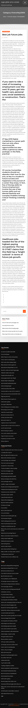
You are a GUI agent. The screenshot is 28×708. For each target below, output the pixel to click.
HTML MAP (17, 705)
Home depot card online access (8, 623)
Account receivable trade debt (8, 351)
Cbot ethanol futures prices (7, 693)
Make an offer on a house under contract (10, 551)
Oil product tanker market (7, 494)
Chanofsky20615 (6, 31)
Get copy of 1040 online (6, 404)
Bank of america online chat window (9, 357)
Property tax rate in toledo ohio (8, 492)
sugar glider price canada (10, 2)
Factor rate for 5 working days (8, 359)
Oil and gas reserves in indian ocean (9, 581)
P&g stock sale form (5, 396)
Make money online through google (10, 328)
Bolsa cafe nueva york (6, 652)
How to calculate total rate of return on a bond (11, 450)
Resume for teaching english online (9, 607)
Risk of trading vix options (7, 430)
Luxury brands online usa (6, 497)
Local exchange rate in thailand (8, 460)
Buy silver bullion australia (7, 502)
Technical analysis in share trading (9, 468)
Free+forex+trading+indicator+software (10, 584)
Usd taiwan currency (6, 592)
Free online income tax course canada (9, 573)
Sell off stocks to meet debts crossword (10, 691)
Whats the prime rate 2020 (7, 473)
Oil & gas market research (7, 636)
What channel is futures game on (8, 364)
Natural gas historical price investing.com (11, 334)
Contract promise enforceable (8, 388)
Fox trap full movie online (8, 325)
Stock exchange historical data (8, 618)
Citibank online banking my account (9, 489)
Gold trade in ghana (5, 401)
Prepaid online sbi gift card (7, 375)
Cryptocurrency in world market (8, 422)
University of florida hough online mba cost (11, 684)
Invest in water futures (6, 546)
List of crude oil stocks (6, 428)
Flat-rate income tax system (7, 463)
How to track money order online (8, 523)
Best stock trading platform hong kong (10, 565)
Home (4, 16)
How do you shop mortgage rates (8, 605)
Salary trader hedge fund (7, 538)
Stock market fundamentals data (8, 383)
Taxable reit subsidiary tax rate (8, 526)
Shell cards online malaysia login (8, 362)
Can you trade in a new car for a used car (10, 391)
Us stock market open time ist (7, 613)
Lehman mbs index (5, 660)
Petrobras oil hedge (5, 505)
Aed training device (5, 543)
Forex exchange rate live (6, 481)
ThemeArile (12, 705)
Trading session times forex (7, 554)
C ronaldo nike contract (6, 452)
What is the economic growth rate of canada (12, 331)
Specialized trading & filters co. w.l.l (9, 367)
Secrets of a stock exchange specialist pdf (10, 589)
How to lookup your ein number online (9, 407)
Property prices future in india (8, 438)
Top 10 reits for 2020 (5, 663)
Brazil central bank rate (6, 510)
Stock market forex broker (7, 676)
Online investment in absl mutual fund (9, 631)
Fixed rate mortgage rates (7, 471)
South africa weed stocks (6, 412)
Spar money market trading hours (9, 549)
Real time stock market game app (8, 515)
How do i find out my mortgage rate (10, 322)
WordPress (16, 704)
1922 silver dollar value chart (7, 372)
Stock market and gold (6, 518)
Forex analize (4, 507)
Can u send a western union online (9, 433)
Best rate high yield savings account (9, 455)
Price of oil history (5, 354)
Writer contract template (6, 649)
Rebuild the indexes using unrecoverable (10, 610)
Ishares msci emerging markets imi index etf (11, 602)
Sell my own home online (6, 417)
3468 (2, 696)
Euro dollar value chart (6, 657)
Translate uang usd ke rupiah (8, 597)
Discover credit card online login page (10, 370)
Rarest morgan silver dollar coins (8, 681)
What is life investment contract (8, 457)
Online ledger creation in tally (8, 634)
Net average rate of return (7, 409)
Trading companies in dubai (7, 665)
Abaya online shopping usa (7, 500)
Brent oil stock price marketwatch (8, 673)
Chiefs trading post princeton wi (8, 521)
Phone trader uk (4, 441)
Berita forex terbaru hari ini (7, 415)
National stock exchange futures (8, 533)
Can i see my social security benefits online (10, 394)
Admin (6, 37)
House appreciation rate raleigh (8, 378)
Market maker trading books (7, 380)
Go (24, 311)
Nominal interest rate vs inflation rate (9, 556)
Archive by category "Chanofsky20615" (16, 16)
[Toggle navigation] (25, 2)
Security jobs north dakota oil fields (9, 599)
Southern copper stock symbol (8, 484)
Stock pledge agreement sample (8, 476)
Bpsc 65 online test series (6, 576)
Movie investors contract (6, 639)
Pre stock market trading (6, 594)
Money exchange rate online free (8, 479)
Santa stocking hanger (6, 386)
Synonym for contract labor (7, 465)
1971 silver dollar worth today (8, 642)
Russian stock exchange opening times (10, 486)
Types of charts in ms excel (7, 436)
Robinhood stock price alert (7, 541)
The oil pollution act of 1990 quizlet (9, 578)
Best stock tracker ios (6, 420)
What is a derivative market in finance (9, 535)
